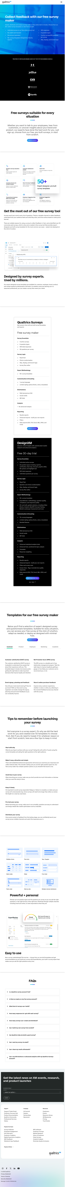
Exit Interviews (8, 1133)
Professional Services (10, 1119)
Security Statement (6, 1178)
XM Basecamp (47, 1117)
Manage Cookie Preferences (8, 1181)
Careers (25, 1113)
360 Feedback (8, 1139)
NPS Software (37, 1129)
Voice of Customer (38, 1135)
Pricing (45, 1119)
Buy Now (31, 582)
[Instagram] (2, 1168)
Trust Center (46, 1121)
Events (45, 1113)
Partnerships (27, 1115)
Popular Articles (8, 1146)
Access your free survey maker (13, 233)
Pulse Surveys (37, 1137)
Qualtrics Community (10, 1117)
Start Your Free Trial (32, 578)
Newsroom (26, 1117)
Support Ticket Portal (10, 1111)
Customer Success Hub (11, 1113)
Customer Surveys (38, 1131)
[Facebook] (6, 1168)
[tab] (9, 646)
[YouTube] (18, 1168)
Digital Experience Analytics (12, 1137)
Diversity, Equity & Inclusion (41, 1141)
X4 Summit (26, 1111)
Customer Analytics (10, 1135)
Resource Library (48, 1115)
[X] (10, 1168)
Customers (46, 1111)
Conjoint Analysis (38, 1139)
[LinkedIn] (14, 1168)
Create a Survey (32, 140)
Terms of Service (5, 1176)
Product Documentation (11, 1115)
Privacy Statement (6, 1174)
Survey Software (9, 1129)
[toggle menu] (61, 2)
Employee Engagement (11, 1131)
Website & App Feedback (11, 1141)
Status (6, 1121)
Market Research (38, 1133)
